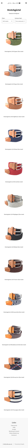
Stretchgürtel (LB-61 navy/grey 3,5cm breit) (14, 410)
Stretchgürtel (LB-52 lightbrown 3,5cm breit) (14, 116)
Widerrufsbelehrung (14, 433)
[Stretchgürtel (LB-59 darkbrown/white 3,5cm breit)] (14, 331)
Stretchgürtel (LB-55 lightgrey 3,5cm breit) (14, 214)
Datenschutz (14, 425)
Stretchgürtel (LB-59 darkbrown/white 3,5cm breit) (14, 344)
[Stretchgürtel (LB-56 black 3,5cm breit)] (14, 233)
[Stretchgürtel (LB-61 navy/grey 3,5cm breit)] (14, 396)
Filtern (3, 18)
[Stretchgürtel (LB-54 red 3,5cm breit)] (14, 168)
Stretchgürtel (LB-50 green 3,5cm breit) (14, 51)
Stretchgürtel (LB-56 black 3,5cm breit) (14, 247)
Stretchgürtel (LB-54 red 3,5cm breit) (14, 182)
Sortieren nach (18, 18)
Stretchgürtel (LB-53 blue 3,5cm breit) (14, 149)
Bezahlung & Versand (14, 431)
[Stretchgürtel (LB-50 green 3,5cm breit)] (14, 37)
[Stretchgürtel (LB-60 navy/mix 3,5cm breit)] (14, 363)
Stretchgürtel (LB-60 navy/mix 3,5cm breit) (14, 377)
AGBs (14, 427)
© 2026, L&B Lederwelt (7, 444)
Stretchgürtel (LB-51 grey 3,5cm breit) (14, 84)
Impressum (14, 435)
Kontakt (14, 429)
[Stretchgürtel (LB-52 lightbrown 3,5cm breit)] (14, 103)
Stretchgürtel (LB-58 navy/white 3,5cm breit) (14, 312)
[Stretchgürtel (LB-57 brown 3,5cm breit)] (14, 265)
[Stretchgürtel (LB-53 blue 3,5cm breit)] (14, 135)
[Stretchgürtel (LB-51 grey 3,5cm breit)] (14, 70)
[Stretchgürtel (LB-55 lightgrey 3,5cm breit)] (14, 200)
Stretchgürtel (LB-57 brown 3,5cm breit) (14, 279)
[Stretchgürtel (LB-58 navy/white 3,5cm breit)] (14, 298)
